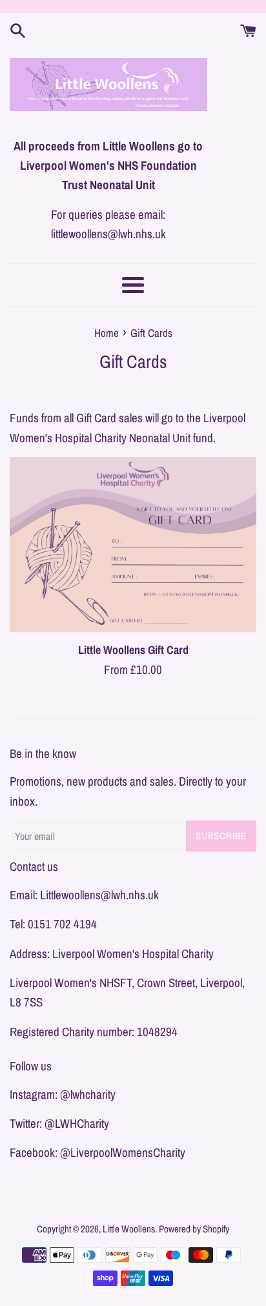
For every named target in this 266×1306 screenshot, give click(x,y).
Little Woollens (129, 1229)
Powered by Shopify (194, 1229)
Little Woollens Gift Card (133, 650)
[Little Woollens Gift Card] (133, 544)
